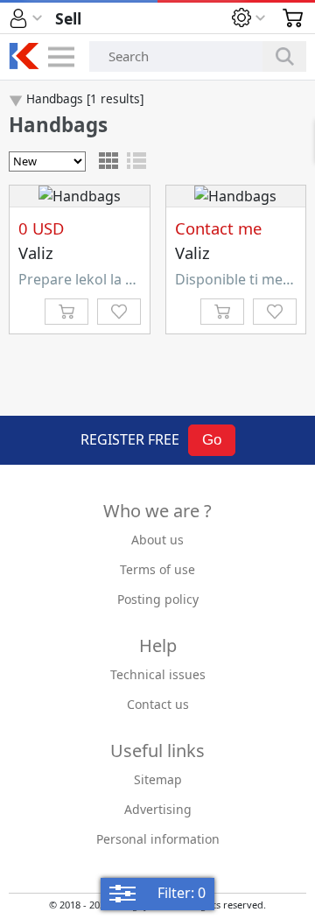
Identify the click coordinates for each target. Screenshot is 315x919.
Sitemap (158, 779)
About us (157, 539)
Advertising (158, 809)
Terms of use (157, 569)
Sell (68, 18)
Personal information (158, 839)
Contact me (218, 228)
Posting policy (158, 599)
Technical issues (158, 674)
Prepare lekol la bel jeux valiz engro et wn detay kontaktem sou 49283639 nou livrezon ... (79, 279)
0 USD (41, 228)
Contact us (158, 704)
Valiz (35, 252)
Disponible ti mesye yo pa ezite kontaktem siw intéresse (236, 279)
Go (211, 439)
